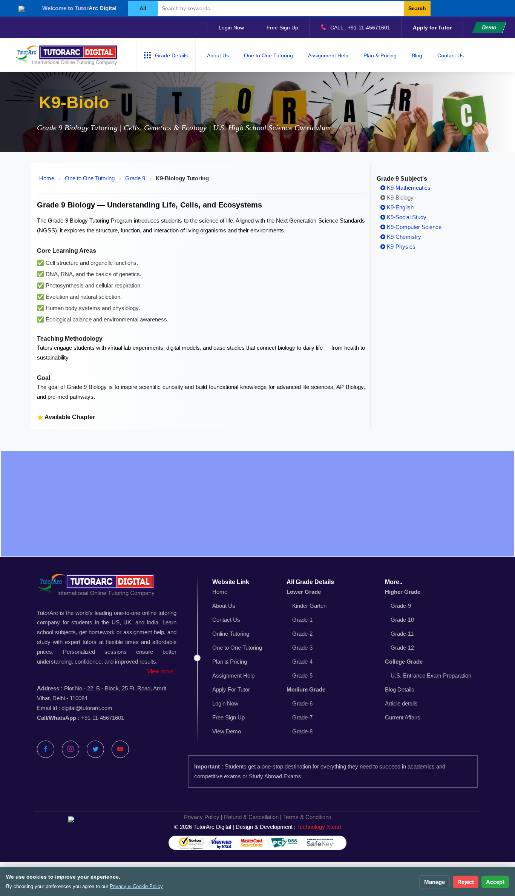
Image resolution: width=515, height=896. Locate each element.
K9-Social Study (405, 217)
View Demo (226, 731)
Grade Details (171, 55)
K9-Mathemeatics (408, 187)
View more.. (161, 671)
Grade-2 (302, 633)
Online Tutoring (230, 633)
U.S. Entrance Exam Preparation (431, 675)
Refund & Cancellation (251, 817)
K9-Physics (400, 246)
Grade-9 (401, 605)
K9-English (399, 207)
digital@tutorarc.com (86, 708)
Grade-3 (302, 647)
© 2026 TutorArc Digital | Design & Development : (257, 827)
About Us (218, 55)
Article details (401, 703)
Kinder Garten (309, 605)
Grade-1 (302, 619)
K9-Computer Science (413, 227)
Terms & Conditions (307, 817)
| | (257, 817)
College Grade (404, 661)
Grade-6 (302, 703)
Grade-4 (302, 661)
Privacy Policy (201, 817)
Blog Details (399, 689)
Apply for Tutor (432, 28)
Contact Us (450, 55)
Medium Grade (306, 689)
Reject (465, 882)
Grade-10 (402, 619)
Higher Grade (402, 592)
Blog (417, 55)
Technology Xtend (319, 827)
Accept (495, 882)
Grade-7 (302, 717)
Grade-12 (402, 647)
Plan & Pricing (380, 55)
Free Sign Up (282, 28)
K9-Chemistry (403, 237)
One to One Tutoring (268, 55)
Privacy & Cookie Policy (136, 886)
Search (417, 8)
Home (46, 178)
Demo (489, 28)
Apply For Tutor (231, 689)
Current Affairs (402, 717)
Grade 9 (135, 178)
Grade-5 (302, 675)
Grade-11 (402, 633)
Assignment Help (328, 55)
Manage (434, 882)
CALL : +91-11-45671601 (360, 28)
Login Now (231, 28)
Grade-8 (302, 731)
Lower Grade (304, 592)
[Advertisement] (257, 503)
